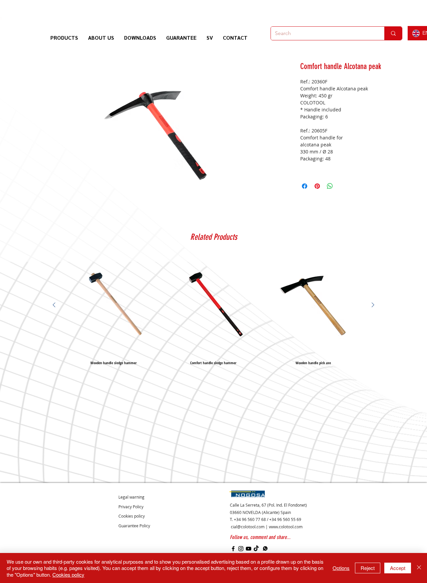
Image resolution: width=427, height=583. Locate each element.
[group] (213, 310)
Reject (368, 567)
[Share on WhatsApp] (330, 186)
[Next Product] (373, 305)
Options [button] (341, 567)
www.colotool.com (286, 526)
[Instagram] (241, 548)
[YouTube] (248, 548)
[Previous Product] (54, 305)
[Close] (419, 568)
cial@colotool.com (248, 526)
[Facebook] (233, 548)
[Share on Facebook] (305, 186)
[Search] (393, 33)
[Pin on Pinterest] (317, 186)
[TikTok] (256, 548)
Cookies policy (68, 574)
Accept (397, 567)
